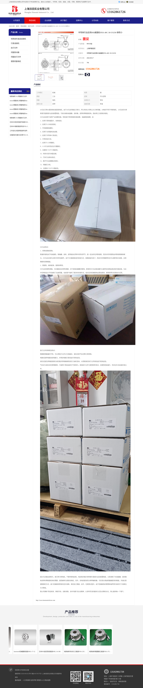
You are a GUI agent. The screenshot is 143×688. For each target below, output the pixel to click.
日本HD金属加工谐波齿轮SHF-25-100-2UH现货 (125, 651)
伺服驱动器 (15, 52)
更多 (28, 91)
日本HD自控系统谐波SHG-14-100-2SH (21, 651)
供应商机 (32, 20)
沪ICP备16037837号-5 (35, 673)
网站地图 (47, 680)
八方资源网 (26, 680)
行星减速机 (15, 43)
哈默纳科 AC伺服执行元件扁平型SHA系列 (20, 118)
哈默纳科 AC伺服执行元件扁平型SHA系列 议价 (20, 96)
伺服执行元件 (16, 57)
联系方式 (126, 20)
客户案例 (110, 20)
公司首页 (16, 20)
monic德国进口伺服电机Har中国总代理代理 (20, 105)
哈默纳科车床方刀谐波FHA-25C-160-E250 (47, 651)
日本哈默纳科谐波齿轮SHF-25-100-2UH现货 (99, 651)
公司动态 (95, 20)
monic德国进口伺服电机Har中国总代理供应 (20, 113)
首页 (17, 26)
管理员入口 (40, 680)
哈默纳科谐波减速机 (18, 39)
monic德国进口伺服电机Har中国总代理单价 (20, 100)
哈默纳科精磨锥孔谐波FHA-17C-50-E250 (72, 651)
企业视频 (48, 20)
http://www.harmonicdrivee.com (45, 600)
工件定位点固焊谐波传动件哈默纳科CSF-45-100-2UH (20, 130)
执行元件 (31, 26)
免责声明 (33, 680)
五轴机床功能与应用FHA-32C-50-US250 (20, 135)
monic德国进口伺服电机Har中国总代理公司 (20, 109)
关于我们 (63, 20)
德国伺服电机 (16, 61)
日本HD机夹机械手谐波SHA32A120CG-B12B (20, 122)
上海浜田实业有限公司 (49, 673)
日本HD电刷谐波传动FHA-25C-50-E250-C (20, 126)
